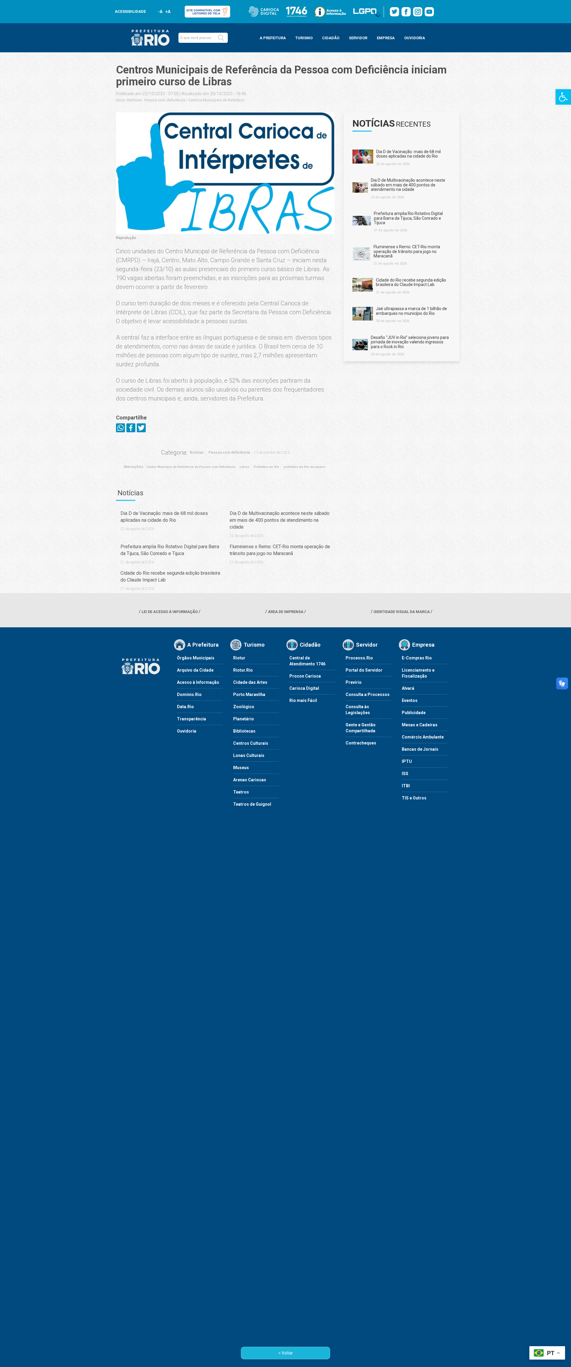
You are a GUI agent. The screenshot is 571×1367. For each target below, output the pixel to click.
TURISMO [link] (304, 38)
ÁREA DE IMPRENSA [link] (285, 611)
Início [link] (120, 100)
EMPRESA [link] (386, 38)
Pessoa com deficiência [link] (164, 100)
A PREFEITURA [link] (273, 38)
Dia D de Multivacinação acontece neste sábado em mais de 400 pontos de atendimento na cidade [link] (280, 520)
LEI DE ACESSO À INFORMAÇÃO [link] (170, 611)
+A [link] (167, 11)
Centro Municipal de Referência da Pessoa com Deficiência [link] (191, 467)
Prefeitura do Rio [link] (266, 467)
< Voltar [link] (285, 1353)
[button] (221, 38)
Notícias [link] (135, 100)
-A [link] (160, 11)
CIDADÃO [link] (330, 38)
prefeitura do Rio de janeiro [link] (304, 467)
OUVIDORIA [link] (414, 38)
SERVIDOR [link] (358, 38)
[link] (563, 97)
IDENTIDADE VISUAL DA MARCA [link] (402, 611)
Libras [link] (244, 467)
